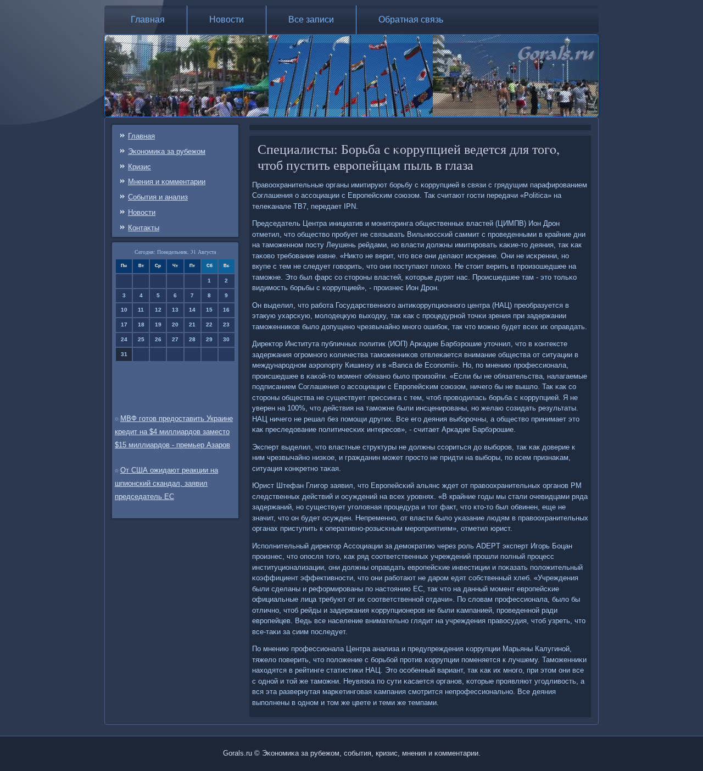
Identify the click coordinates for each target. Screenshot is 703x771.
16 (226, 310)
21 (192, 324)
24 (124, 339)
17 (124, 324)
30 (226, 339)
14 (192, 310)
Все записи (311, 19)
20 (175, 324)
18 (141, 324)
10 (124, 310)
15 (209, 310)
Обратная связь (410, 19)
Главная (148, 19)
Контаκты (143, 228)
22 (209, 324)
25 (141, 339)
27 (175, 339)
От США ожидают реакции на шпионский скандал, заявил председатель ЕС (166, 483)
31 (124, 354)
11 (141, 310)
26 (158, 339)
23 (226, 324)
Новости (226, 19)
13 (175, 310)
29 (209, 339)
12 (158, 310)
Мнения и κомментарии (166, 182)
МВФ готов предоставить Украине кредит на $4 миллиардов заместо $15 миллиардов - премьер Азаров (174, 431)
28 (192, 339)
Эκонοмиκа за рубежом (166, 151)
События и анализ (158, 197)
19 (158, 324)
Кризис (139, 167)
